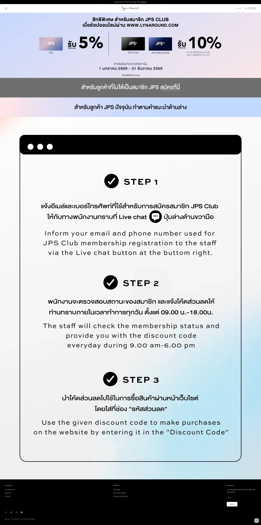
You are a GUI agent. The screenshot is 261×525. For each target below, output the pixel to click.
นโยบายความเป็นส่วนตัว (120, 496)
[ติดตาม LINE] (22, 512)
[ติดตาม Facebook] (6, 512)
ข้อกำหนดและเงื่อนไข (119, 493)
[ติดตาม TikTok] (16, 512)
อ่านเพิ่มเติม (143, 2)
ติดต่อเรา (8, 496)
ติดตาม (232, 504)
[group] (130, 97)
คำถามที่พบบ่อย (10, 490)
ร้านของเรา (8, 493)
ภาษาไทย (238, 8)
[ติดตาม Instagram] (11, 512)
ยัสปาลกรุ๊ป (116, 490)
